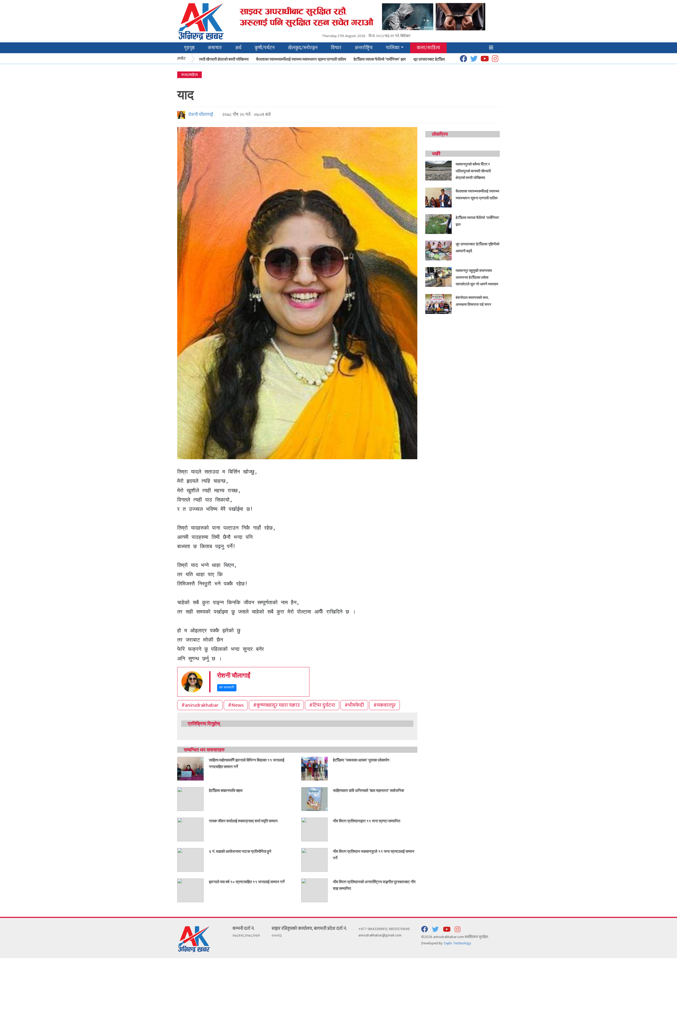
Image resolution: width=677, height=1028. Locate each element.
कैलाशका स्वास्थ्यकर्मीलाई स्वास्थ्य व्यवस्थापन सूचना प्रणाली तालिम (285, 59)
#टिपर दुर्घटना (322, 705)
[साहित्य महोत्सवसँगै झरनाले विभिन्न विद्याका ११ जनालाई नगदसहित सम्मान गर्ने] (190, 768)
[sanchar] (366, 16)
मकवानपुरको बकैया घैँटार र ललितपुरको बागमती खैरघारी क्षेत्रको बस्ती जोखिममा (473, 171)
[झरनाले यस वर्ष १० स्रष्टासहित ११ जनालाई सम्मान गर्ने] (190, 890)
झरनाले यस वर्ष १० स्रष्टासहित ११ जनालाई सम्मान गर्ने (247, 881)
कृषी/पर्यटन (265, 48)
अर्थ (238, 48)
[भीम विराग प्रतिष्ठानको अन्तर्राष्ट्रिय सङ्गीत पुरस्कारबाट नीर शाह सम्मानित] (314, 890)
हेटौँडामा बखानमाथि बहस (226, 790)
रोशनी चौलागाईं (199, 114)
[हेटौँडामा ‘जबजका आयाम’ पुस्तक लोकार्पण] (314, 768)
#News (236, 705)
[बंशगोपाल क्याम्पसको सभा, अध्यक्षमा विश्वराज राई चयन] (438, 304)
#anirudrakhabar (199, 705)
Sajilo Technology (457, 943)
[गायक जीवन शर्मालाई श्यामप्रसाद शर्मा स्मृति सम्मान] (190, 829)
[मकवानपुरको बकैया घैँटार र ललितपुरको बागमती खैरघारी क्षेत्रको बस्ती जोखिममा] (438, 170)
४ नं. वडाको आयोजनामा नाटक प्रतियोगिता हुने (240, 851)
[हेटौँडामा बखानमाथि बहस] (190, 799)
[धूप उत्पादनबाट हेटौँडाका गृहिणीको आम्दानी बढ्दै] (438, 250)
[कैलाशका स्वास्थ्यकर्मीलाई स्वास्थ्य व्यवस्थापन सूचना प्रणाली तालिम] (438, 197)
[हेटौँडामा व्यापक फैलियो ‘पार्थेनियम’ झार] (438, 224)
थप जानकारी (226, 687)
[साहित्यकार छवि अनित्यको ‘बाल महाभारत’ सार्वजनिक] (314, 799)
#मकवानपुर (384, 705)
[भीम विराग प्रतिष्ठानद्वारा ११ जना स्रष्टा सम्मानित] (314, 829)
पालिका (393, 48)
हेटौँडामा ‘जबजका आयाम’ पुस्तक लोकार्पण (361, 760)
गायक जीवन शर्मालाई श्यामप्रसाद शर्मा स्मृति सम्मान (243, 820)
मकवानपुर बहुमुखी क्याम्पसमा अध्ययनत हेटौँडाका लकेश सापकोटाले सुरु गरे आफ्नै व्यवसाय (477, 277)
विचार (336, 48)
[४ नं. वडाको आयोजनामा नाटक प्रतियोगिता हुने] (190, 859)
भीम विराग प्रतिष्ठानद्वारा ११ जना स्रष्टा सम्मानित (366, 820)
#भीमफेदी (354, 705)
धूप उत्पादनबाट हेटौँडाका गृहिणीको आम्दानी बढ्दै (429, 59)
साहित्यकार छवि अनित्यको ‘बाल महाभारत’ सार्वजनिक (368, 790)
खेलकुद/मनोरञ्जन (303, 48)
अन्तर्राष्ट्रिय (364, 48)
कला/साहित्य (428, 48)
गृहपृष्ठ (189, 48)
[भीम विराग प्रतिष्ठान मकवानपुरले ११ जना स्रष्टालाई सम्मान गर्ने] (314, 859)
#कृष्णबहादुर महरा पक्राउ (276, 705)
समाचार (215, 48)
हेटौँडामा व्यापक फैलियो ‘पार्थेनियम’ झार (363, 59)
